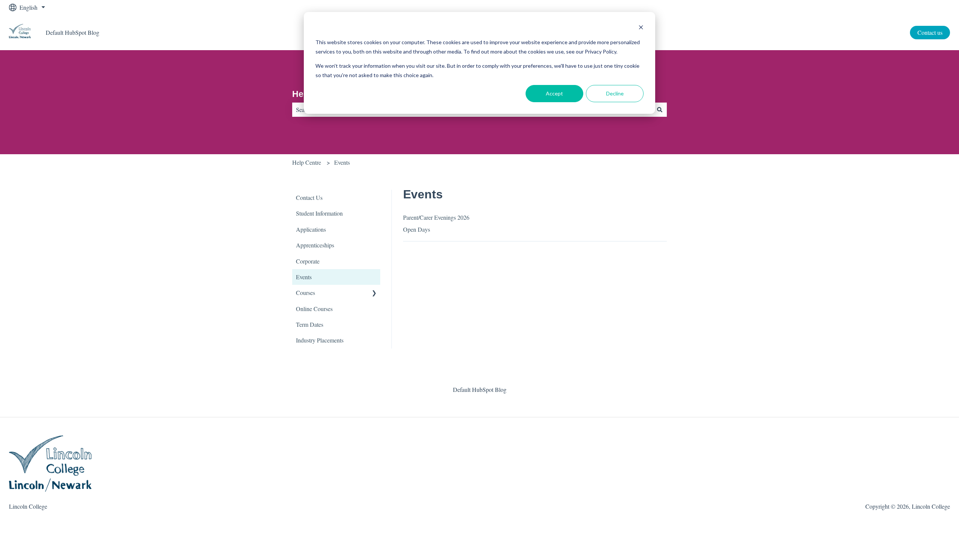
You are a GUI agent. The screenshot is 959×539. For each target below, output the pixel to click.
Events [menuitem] (304, 277)
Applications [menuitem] (311, 229)
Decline (615, 93)
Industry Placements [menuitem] (320, 340)
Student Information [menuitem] (319, 213)
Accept (554, 93)
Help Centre (306, 162)
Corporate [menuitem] (308, 261)
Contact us (930, 32)
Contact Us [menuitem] (309, 197)
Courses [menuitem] (305, 292)
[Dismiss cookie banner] (641, 28)
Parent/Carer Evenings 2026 (436, 217)
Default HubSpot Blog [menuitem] (479, 389)
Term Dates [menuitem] (309, 324)
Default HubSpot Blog (72, 32)
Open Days (416, 229)
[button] (374, 293)
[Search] (660, 110)
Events (342, 162)
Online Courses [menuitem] (314, 309)
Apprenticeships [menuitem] (315, 245)
